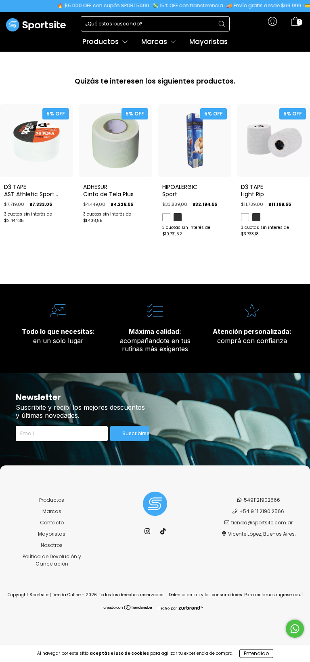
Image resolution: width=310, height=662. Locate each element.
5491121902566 (262, 500)
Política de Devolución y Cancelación (52, 560)
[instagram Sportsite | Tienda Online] (148, 531)
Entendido (256, 653)
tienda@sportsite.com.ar (262, 522)
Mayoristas (208, 41)
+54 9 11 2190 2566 (261, 511)
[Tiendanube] (128, 608)
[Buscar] (221, 24)
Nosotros (52, 545)
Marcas (155, 41)
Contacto (52, 522)
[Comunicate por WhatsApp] (295, 629)
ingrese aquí (289, 595)
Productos (101, 41)
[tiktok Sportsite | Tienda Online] (163, 531)
